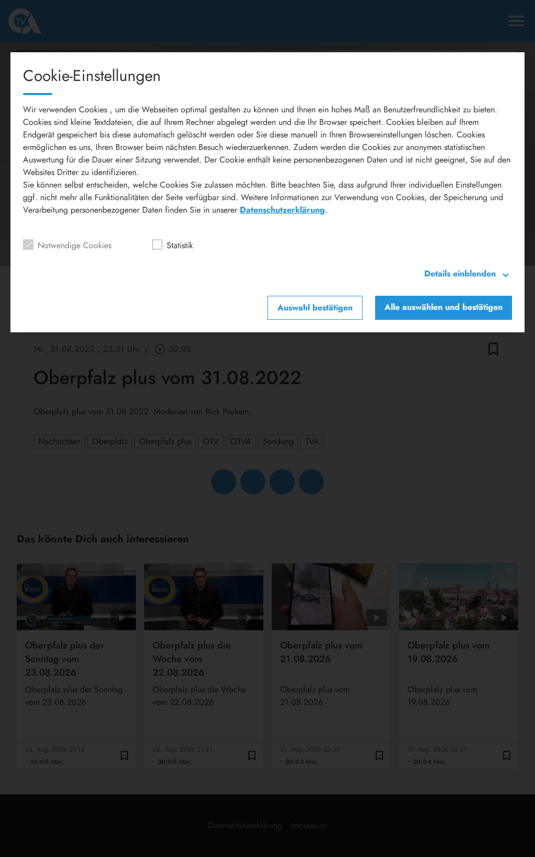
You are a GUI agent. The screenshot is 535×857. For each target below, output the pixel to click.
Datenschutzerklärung (282, 210)
